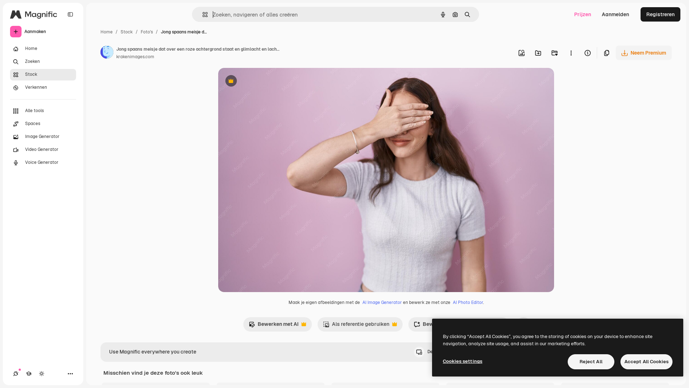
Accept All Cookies (646, 362)
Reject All (591, 362)
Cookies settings (462, 361)
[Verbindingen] (16, 373)
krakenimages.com (135, 57)
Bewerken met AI (274, 326)
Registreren (660, 14)
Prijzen (582, 14)
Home (106, 32)
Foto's (147, 32)
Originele (265, 81)
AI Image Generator (382, 302)
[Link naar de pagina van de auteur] (106, 53)
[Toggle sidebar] (70, 14)
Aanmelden (615, 14)
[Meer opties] (571, 53)
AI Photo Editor (468, 302)
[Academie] (28, 373)
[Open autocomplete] (202, 14)
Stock (127, 32)
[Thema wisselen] (41, 373)
